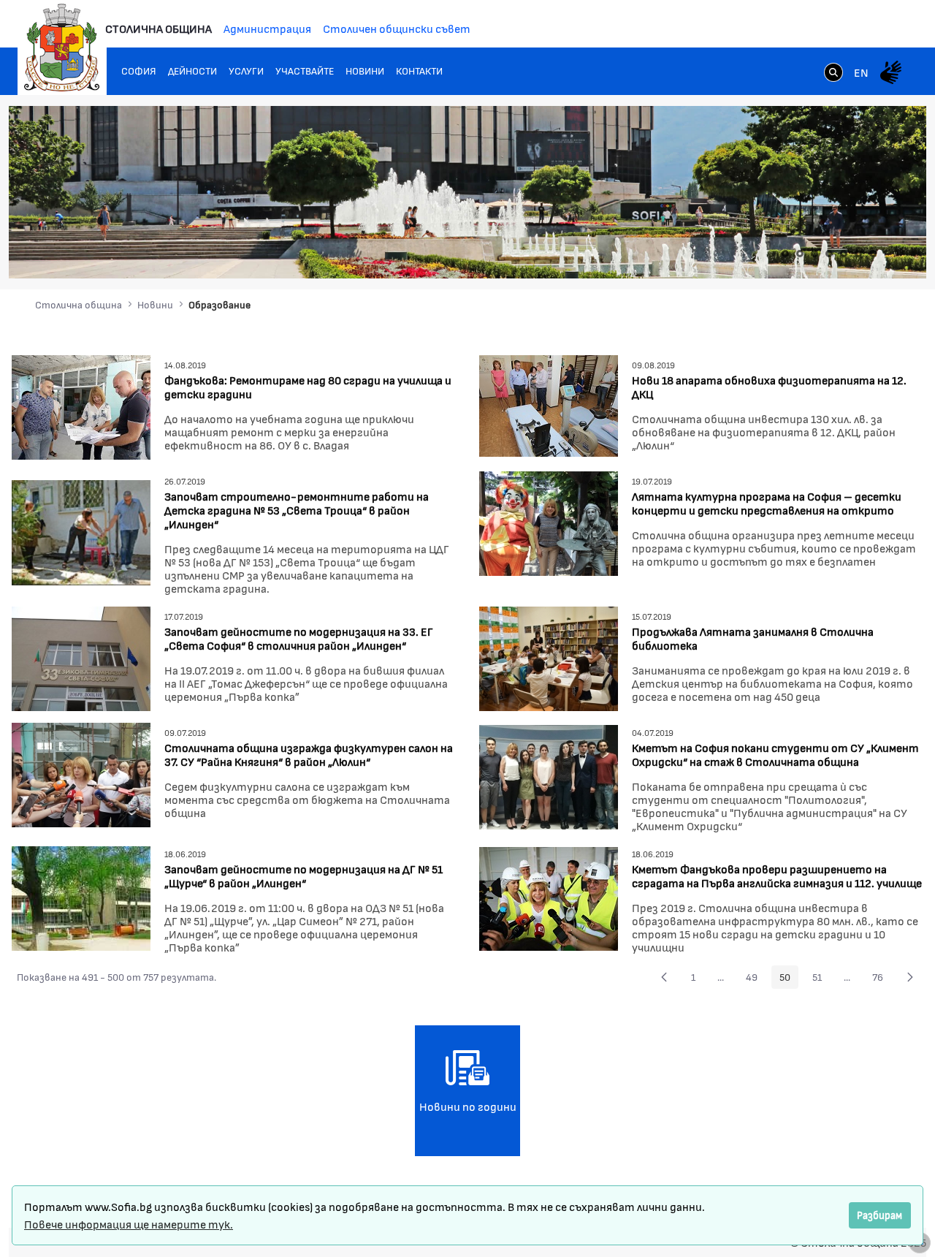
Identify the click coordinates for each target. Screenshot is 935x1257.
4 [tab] (829, 253)
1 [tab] (785, 253)
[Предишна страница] (664, 977)
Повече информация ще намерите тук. (128, 1224)
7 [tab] (873, 253)
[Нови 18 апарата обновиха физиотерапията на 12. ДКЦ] (548, 404)
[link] (833, 73)
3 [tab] (814, 253)
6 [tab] (858, 253)
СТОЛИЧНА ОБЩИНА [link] (158, 28)
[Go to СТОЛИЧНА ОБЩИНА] (62, 47)
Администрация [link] (267, 28)
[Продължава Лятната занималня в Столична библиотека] (548, 657)
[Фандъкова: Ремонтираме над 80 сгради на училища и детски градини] (81, 405)
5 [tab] (843, 253)
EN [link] (861, 72)
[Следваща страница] (910, 977)
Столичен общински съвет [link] (396, 28)
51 (821, 979)
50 (788, 979)
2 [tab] (800, 253)
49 (756, 979)
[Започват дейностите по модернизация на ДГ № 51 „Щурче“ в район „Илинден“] (81, 897)
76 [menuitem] (881, 979)
